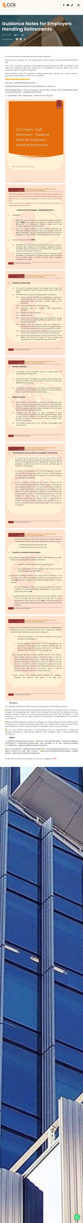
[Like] (55, 759)
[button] (17, 39)
